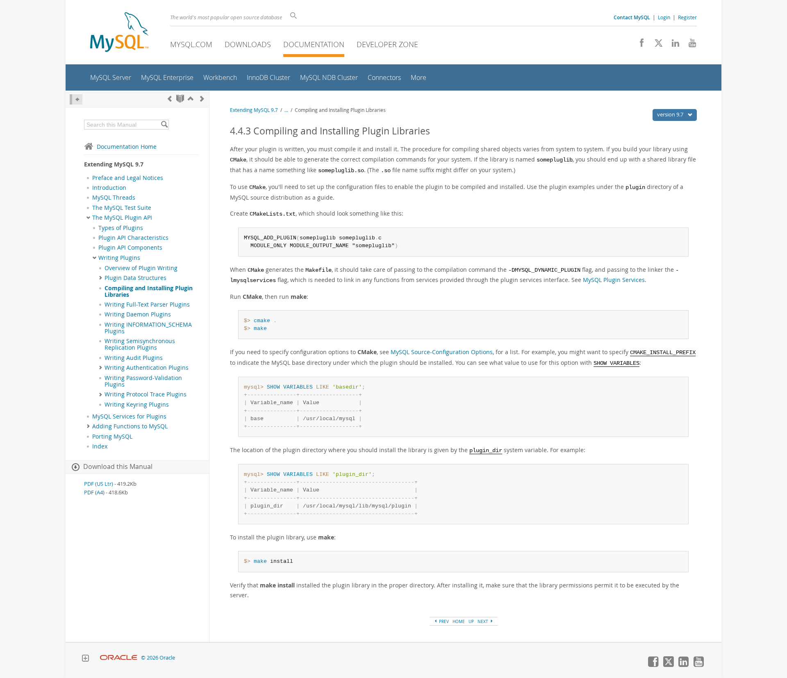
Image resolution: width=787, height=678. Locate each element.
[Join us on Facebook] (638, 45)
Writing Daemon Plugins (138, 314)
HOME (459, 621)
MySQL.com (191, 44)
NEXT (483, 621)
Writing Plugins (119, 258)
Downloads (248, 44)
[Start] (180, 98)
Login (664, 17)
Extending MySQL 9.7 (254, 110)
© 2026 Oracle (158, 657)
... (286, 110)
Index (99, 446)
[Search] (164, 124)
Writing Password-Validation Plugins (143, 381)
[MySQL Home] (119, 33)
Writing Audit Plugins (134, 358)
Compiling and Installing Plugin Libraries (149, 291)
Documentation (313, 44)
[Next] (202, 98)
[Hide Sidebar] (76, 99)
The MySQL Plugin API (122, 217)
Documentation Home (127, 146)
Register (687, 17)
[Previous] (170, 98)
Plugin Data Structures (135, 278)
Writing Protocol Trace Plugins (146, 394)
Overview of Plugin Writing (141, 268)
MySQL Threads (113, 197)
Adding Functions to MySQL (130, 426)
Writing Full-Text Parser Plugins (147, 304)
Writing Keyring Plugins (137, 404)
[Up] (191, 98)
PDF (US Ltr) (98, 483)
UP (471, 621)
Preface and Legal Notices (127, 178)
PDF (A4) (94, 492)
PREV (443, 621)
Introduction (109, 187)
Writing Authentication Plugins (147, 367)
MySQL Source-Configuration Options (442, 352)
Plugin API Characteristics (133, 237)
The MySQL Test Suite (121, 208)
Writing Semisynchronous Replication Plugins (140, 344)
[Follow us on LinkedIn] (672, 45)
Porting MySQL (112, 436)
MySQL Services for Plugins (129, 416)
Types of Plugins (120, 228)
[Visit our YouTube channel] (689, 45)
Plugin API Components (130, 247)
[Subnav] (88, 218)
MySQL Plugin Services (614, 280)
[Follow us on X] (655, 45)
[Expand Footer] (85, 659)
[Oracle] (118, 657)
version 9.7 (671, 114)
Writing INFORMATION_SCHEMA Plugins (148, 328)
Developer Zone (387, 44)
